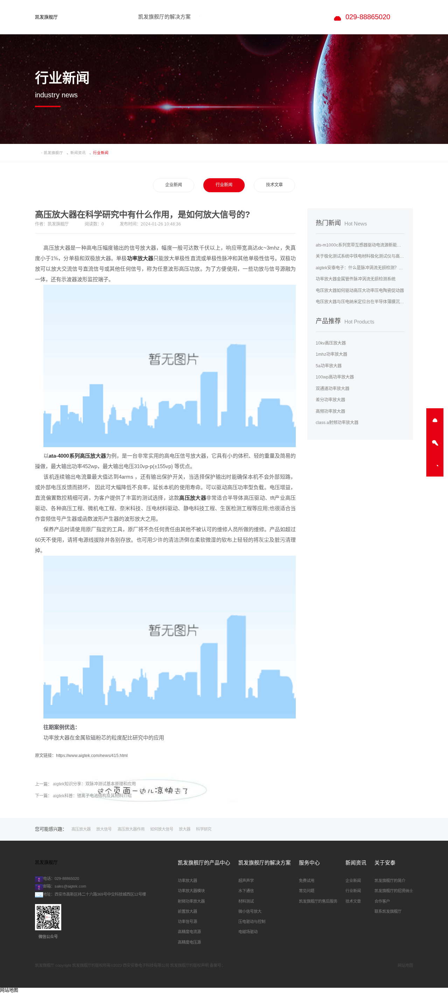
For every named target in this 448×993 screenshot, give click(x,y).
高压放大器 (81, 829)
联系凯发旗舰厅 (387, 911)
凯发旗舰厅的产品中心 (204, 863)
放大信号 (104, 829)
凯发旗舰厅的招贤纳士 (393, 891)
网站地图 (405, 965)
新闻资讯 (78, 153)
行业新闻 (224, 184)
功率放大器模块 (191, 891)
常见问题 (306, 891)
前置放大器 (187, 911)
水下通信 (246, 891)
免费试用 (306, 881)
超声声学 (246, 881)
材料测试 (246, 901)
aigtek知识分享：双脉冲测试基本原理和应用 (94, 784)
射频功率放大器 (191, 901)
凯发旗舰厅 (46, 17)
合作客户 (382, 901)
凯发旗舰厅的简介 (389, 881)
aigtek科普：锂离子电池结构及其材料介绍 (92, 795)
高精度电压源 (189, 942)
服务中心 (309, 863)
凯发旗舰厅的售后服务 (318, 901)
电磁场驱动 (248, 932)
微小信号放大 (249, 911)
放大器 (184, 829)
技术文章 (274, 184)
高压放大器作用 (131, 829)
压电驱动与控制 (251, 921)
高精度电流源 (189, 932)
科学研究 (203, 829)
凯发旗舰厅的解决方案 (264, 863)
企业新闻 (173, 184)
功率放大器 (187, 881)
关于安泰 (385, 863)
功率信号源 (187, 921)
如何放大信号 (161, 829)
